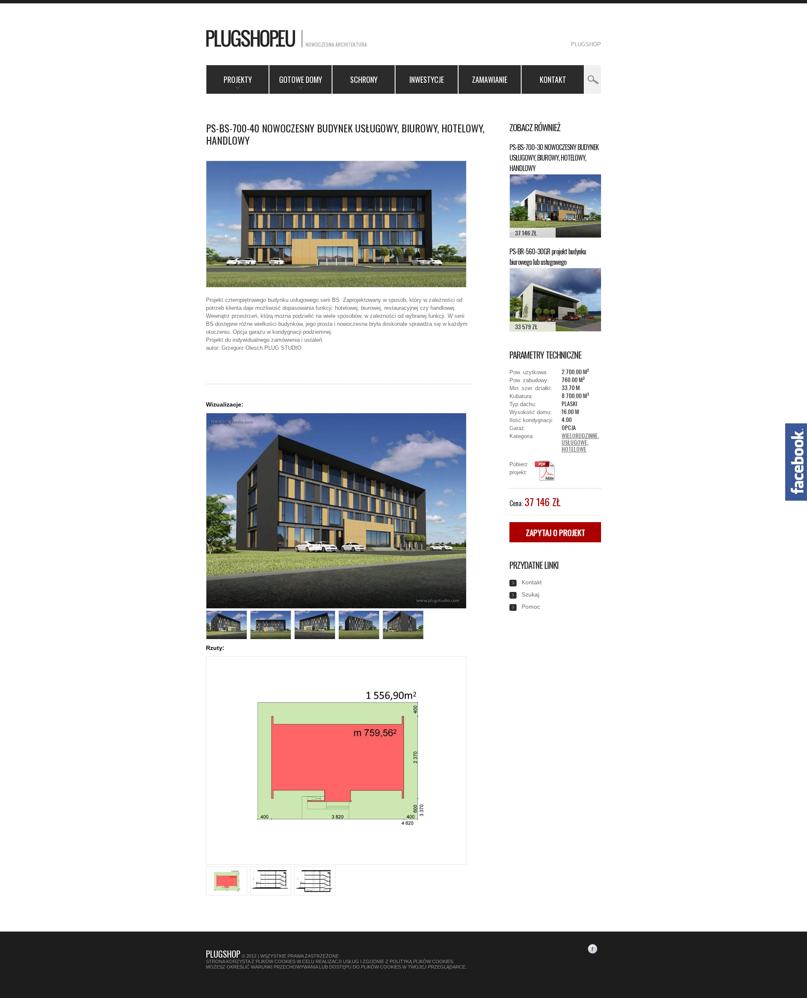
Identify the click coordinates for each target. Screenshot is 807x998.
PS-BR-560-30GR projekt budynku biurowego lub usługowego (547, 256)
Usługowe (574, 442)
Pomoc (531, 606)
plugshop (586, 44)
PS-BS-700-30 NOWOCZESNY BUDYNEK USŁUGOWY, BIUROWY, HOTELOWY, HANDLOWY (554, 157)
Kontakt (553, 79)
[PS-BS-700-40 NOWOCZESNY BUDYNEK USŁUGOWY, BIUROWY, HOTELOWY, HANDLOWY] (336, 285)
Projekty (229, 84)
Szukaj (530, 594)
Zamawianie (489, 79)
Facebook (594, 950)
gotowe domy (295, 84)
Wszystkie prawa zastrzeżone (299, 955)
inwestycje (426, 79)
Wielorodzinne (580, 435)
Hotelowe (574, 448)
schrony (363, 79)
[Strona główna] (252, 39)
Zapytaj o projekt (555, 532)
